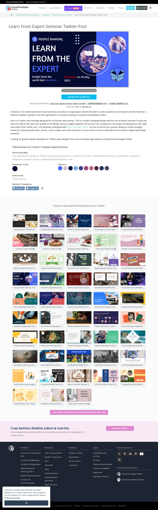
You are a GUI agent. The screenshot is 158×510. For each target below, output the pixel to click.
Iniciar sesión (142, 8)
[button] (56, 8)
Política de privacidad (102, 464)
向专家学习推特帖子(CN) (118, 103)
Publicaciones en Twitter (62, 15)
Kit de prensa (75, 461)
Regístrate (130, 8)
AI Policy (96, 460)
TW (86, 106)
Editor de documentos (30, 475)
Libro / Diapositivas (53, 453)
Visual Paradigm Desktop (35, 2)
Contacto (73, 465)
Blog (47, 469)
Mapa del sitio (51, 484)
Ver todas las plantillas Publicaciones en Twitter (79, 412)
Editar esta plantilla (79, 97)
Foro (47, 461)
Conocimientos (51, 473)
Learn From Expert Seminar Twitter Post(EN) (68, 103)
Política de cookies (12, 498)
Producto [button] (42, 8)
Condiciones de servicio (63, 506)
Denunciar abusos (101, 476)
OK (26, 503)
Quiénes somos (76, 453)
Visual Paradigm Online (77, 127)
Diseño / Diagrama (53, 457)
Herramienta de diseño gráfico (27, 15)
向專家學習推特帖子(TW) (97, 103)
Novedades (74, 457)
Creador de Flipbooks (30, 460)
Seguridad (97, 472)
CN (90, 106)
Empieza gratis (120, 428)
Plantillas (45, 15)
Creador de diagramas (31, 464)
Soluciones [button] (100, 8)
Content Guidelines (101, 468)
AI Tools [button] (72, 8)
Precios (121, 8)
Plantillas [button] (111, 8)
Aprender (49, 465)
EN (83, 106)
